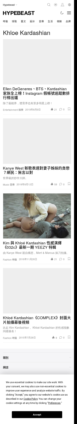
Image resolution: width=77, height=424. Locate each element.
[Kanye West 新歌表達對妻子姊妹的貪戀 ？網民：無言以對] (37, 141)
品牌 (68, 21)
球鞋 (14, 21)
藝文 (23, 21)
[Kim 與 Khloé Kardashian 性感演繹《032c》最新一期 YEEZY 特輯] (37, 216)
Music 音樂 (9, 184)
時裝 (5, 21)
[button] (69, 109)
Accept (37, 414)
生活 (50, 21)
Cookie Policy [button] (30, 399)
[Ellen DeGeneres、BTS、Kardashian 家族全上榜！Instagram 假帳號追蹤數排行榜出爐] (37, 61)
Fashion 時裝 (10, 259)
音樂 (41, 21)
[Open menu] (69, 13)
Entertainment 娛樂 (13, 109)
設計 (32, 21)
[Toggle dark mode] (62, 13)
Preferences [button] (54, 403)
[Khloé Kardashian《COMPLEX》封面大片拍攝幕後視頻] (37, 290)
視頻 (59, 21)
